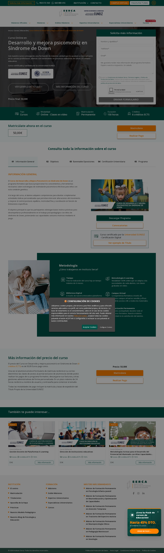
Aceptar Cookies (89, 327)
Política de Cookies (80, 316)
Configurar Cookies (106, 327)
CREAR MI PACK (144, 531)
